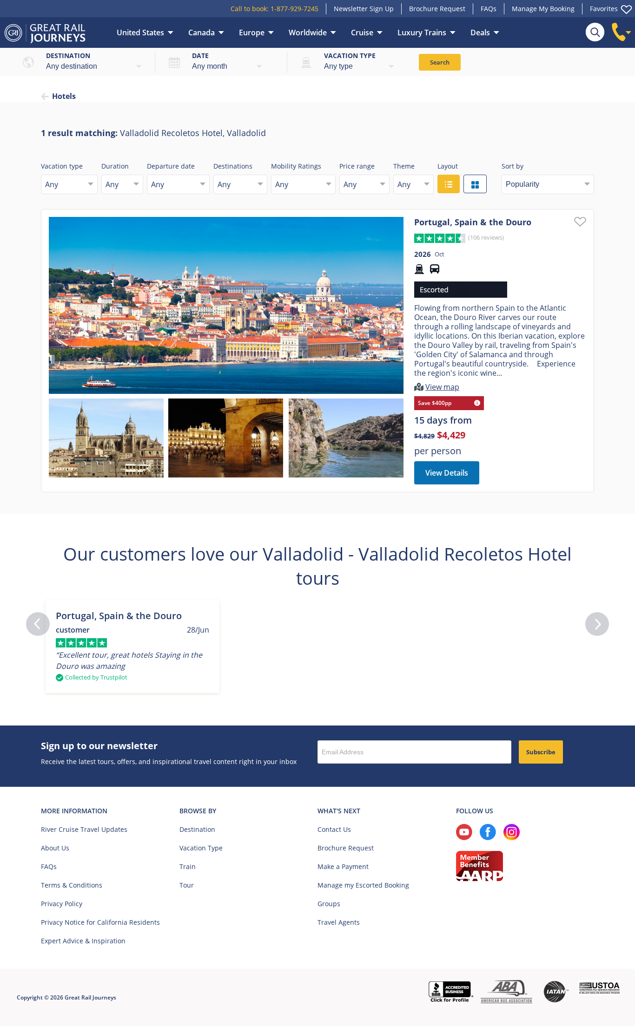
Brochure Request (437, 8)
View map (442, 387)
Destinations (232, 166)
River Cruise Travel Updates (84, 829)
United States (140, 32)
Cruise (362, 32)
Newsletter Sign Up (364, 8)
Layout (447, 166)
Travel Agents (339, 922)
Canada (201, 32)
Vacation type (350, 55)
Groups (329, 903)
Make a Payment (343, 866)
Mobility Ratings (296, 166)
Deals (480, 32)
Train (187, 866)
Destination (68, 55)
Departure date (171, 166)
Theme (404, 166)
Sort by (512, 166)
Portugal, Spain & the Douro (472, 222)
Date (200, 55)
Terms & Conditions (71, 885)
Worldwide (308, 32)
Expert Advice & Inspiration (83, 940)
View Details (446, 473)
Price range (357, 166)
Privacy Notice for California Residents (100, 922)
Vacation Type (201, 847)
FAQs (488, 8)
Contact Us (334, 829)
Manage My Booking (543, 8)
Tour (186, 885)
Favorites (604, 8)
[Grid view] (475, 184)
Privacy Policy (61, 903)
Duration (115, 166)
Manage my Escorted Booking (363, 885)
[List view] (448, 184)
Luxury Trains (421, 32)
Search (440, 62)
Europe (252, 32)
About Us (55, 847)
